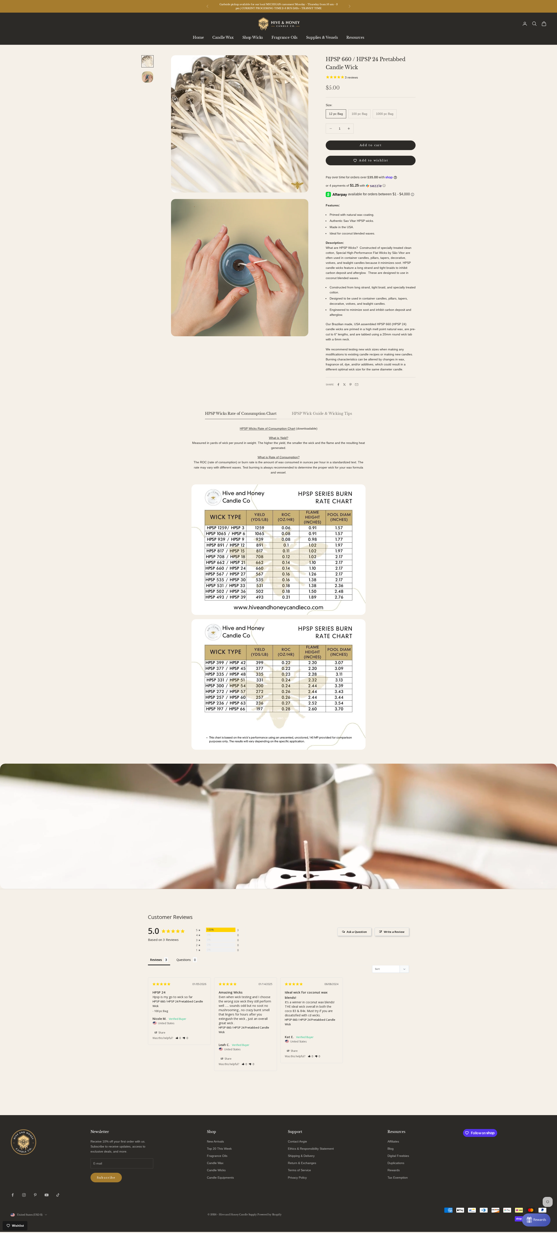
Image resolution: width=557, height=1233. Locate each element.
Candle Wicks (216, 1170)
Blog (391, 1148)
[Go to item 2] (147, 77)
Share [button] (161, 1032)
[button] (371, 186)
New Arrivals (215, 1141)
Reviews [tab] (156, 960)
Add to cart (371, 145)
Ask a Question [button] (357, 932)
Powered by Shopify (269, 1214)
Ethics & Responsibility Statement (311, 1148)
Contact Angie (297, 1141)
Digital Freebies (398, 1156)
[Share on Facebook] (338, 384)
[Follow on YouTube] (46, 1195)
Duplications (396, 1163)
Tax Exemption (398, 1177)
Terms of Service (299, 1170)
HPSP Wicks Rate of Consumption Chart (267, 428)
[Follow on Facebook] (12, 1195)
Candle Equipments (220, 1177)
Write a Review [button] (394, 932)
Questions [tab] (183, 960)
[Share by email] (356, 384)
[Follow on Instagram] (24, 1195)
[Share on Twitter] (344, 384)
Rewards (394, 1170)
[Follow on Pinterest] (35, 1195)
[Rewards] (536, 1219)
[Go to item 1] (147, 61)
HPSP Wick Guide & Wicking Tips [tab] (322, 414)
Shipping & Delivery (301, 1156)
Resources (355, 37)
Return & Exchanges (302, 1163)
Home (198, 37)
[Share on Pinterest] (350, 384)
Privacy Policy (297, 1177)
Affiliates (393, 1141)
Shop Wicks (252, 37)
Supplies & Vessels (322, 37)
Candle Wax (222, 37)
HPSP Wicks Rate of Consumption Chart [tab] (240, 414)
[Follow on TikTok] (58, 1195)
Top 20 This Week (219, 1148)
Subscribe (106, 1177)
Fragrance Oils (284, 37)
